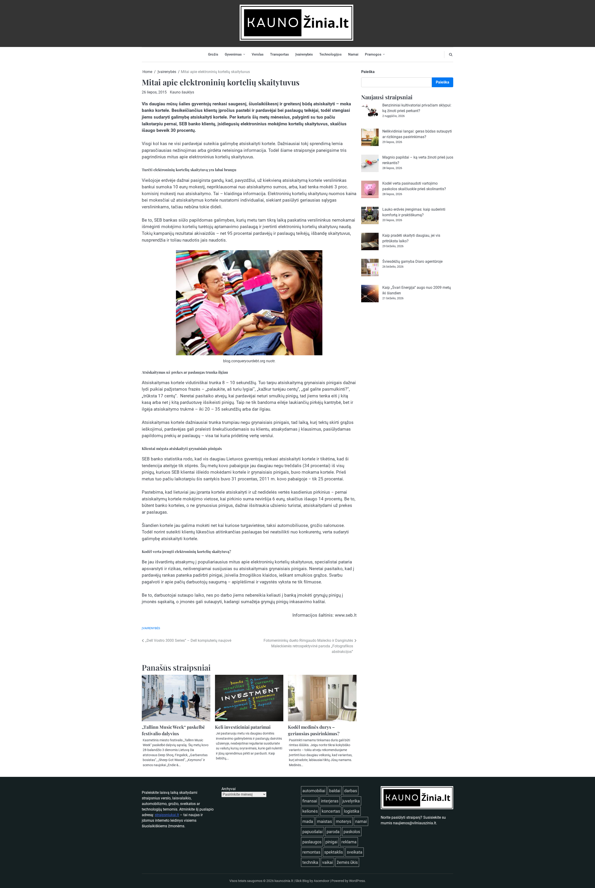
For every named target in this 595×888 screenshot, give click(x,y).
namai (361, 821)
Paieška (368, 72)
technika (310, 862)
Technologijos (330, 54)
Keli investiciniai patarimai (243, 727)
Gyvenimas (233, 54)
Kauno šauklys (182, 92)
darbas (350, 790)
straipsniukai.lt (167, 815)
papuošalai (312, 831)
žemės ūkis (347, 862)
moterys (343, 821)
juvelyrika (351, 800)
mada (307, 821)
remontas (311, 852)
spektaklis (333, 852)
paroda (333, 831)
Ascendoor (321, 881)
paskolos (352, 831)
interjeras (329, 800)
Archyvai (228, 789)
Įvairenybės (304, 54)
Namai (353, 54)
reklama (349, 841)
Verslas (258, 54)
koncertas (331, 811)
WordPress (357, 881)
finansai (309, 800)
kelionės (310, 811)
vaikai (327, 862)
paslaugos (311, 841)
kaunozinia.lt (283, 881)
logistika (351, 811)
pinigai (331, 841)
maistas (324, 821)
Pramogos (373, 54)
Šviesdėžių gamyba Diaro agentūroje (412, 261)
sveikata (354, 852)
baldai (334, 790)
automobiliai (313, 790)
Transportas (279, 54)
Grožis (213, 54)
